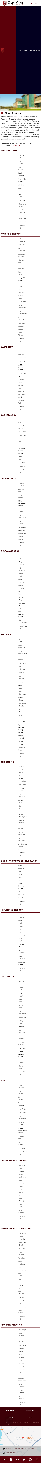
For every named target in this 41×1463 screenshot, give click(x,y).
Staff (34, 50)
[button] (7, 50)
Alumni (38, 50)
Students (25, 50)
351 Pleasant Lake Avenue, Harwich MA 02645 (20, 1448)
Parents (30, 50)
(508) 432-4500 (11, 1453)
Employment (10, 1410)
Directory (30, 1410)
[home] (2, 50)
